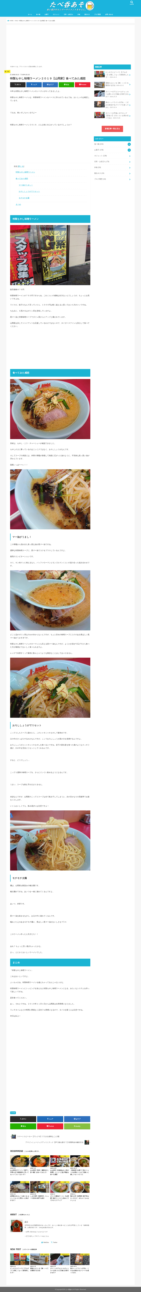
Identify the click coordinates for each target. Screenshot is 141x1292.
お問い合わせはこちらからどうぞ (36, 1232)
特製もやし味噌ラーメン (25, 172)
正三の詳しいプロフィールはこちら (37, 1236)
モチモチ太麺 (24, 198)
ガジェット (56, 14)
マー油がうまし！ (26, 185)
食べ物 (38, 14)
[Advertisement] (50, 44)
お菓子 (47, 14)
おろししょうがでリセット (29, 191)
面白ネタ (87, 14)
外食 (79, 14)
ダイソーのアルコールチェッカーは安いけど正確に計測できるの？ (117, 94)
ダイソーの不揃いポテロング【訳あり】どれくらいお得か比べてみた (117, 115)
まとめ (18, 204)
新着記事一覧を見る (112, 129)
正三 (26, 1222)
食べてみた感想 (22, 178)
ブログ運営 (97, 14)
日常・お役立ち (68, 14)
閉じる (21, 166)
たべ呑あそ (69, 1289)
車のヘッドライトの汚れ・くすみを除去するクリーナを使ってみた (117, 104)
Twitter (55, 1242)
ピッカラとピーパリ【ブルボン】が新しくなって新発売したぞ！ (117, 74)
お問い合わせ (109, 14)
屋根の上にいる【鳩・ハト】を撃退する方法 (117, 84)
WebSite (46, 1242)
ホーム (30, 14)
